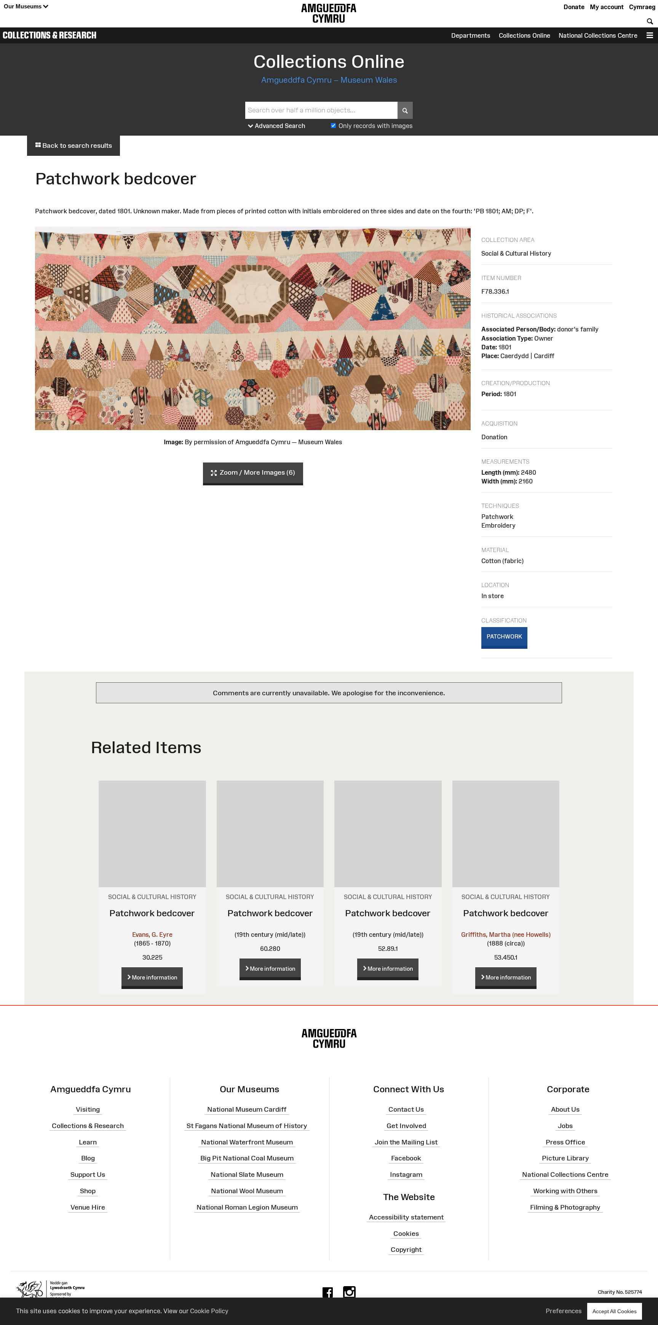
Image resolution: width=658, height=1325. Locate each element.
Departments (470, 35)
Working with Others (565, 1191)
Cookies (406, 1233)
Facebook (406, 1158)
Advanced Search (279, 125)
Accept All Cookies (615, 1311)
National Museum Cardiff (247, 1109)
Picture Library (565, 1158)
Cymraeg (642, 6)
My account (607, 6)
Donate (574, 6)
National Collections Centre (598, 35)
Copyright (406, 1249)
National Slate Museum (247, 1174)
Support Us (87, 1174)
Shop (88, 1191)
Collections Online (524, 35)
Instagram (406, 1174)
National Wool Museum (247, 1191)
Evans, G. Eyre (152, 934)
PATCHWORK (504, 636)
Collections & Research (49, 35)
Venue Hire (87, 1207)
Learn (88, 1142)
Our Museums (23, 6)
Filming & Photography (565, 1207)
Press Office (565, 1142)
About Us (565, 1109)
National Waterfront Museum (247, 1142)
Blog (88, 1158)
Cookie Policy (209, 1310)
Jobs (565, 1126)
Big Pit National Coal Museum (247, 1158)
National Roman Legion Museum (247, 1207)
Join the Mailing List (406, 1142)
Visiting (88, 1109)
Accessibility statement (406, 1217)
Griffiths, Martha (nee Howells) (506, 934)
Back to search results (76, 145)
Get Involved (406, 1126)
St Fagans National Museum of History (247, 1126)
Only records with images (376, 125)
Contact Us (406, 1109)
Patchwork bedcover (152, 913)
